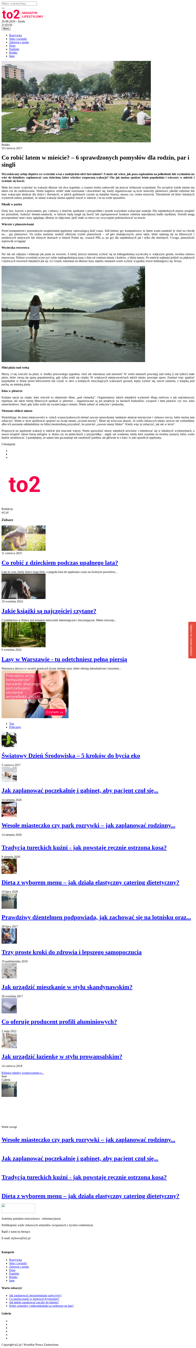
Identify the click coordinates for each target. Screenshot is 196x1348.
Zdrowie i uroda (19, 42)
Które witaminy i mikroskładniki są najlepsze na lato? (41, 1305)
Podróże (14, 49)
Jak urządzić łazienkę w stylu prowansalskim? (62, 1056)
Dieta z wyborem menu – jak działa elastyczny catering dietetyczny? (90, 882)
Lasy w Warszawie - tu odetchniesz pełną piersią (64, 659)
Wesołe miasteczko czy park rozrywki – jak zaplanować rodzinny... (88, 825)
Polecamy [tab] (15, 727)
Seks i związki (18, 38)
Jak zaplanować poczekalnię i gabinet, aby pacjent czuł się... (80, 790)
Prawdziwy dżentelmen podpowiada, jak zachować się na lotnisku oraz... (96, 917)
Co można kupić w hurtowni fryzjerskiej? (34, 1298)
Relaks (13, 52)
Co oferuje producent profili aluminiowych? (59, 1021)
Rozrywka (15, 35)
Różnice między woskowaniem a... (23, 1072)
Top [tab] (11, 723)
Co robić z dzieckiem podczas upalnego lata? (60, 562)
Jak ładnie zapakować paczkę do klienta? (34, 1302)
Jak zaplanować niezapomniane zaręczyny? (35, 1295)
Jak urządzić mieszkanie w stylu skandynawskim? (67, 986)
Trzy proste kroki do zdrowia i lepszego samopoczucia (72, 952)
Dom (12, 45)
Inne (12, 56)
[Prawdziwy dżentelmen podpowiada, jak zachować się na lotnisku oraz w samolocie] (9, 1095)
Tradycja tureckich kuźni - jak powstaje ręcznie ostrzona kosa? (84, 847)
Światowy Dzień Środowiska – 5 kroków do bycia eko (71, 755)
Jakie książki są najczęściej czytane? (49, 610)
